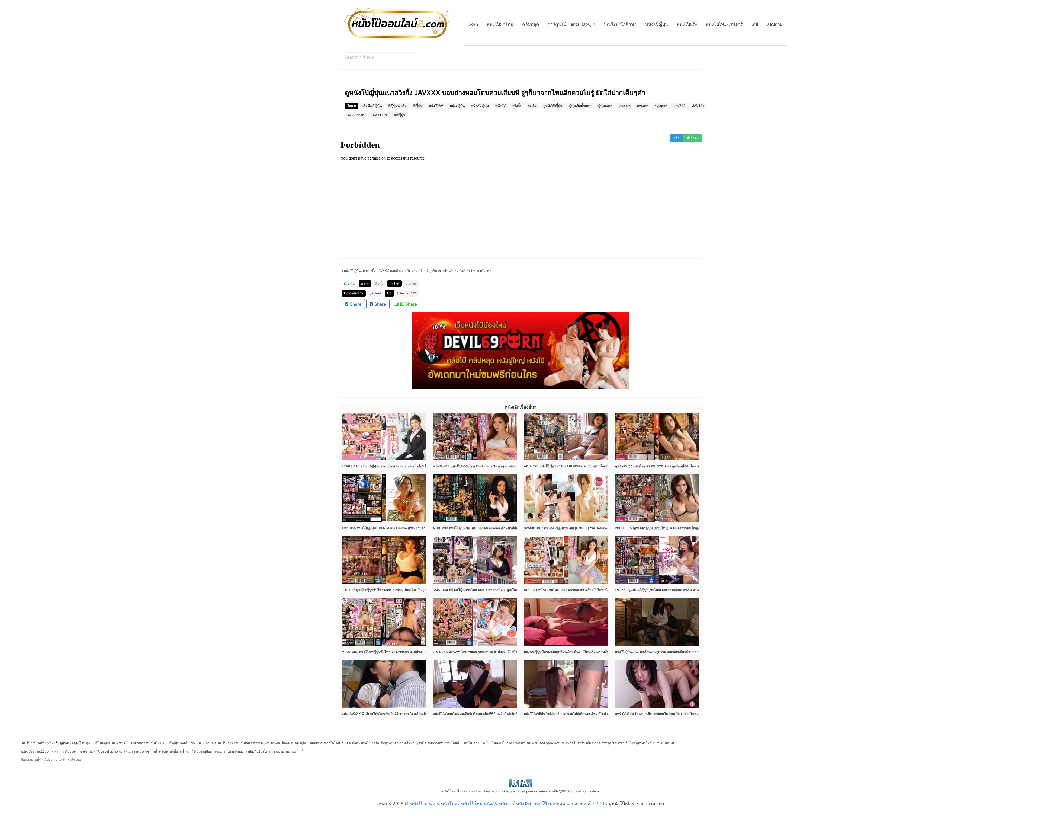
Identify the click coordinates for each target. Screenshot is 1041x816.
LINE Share (405, 304)
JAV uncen (355, 115)
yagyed (375, 293)
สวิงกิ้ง (516, 106)
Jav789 (680, 106)
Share (354, 304)
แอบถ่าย (774, 24)
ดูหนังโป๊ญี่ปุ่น (552, 106)
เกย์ (754, 24)
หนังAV (500, 106)
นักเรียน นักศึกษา (620, 24)
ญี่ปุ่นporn (605, 106)
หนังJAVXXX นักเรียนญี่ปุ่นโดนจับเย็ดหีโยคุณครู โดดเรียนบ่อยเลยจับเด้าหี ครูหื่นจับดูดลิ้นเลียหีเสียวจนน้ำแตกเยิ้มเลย (423, 714)
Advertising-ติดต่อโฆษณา (63, 759)
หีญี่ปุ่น (417, 106)
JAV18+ (698, 106)
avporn (642, 106)
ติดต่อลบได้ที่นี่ (31, 759)
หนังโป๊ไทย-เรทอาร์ (724, 24)
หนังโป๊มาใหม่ (500, 24)
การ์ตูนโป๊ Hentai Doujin (571, 24)
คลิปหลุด (530, 24)
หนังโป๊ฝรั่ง (687, 24)
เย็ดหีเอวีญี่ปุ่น (372, 106)
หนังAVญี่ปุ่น (480, 106)
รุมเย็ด (532, 106)
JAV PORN (379, 115)
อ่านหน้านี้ (295, 751)
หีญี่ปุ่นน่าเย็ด (397, 106)
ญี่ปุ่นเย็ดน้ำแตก (580, 106)
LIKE (351, 283)
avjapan (661, 106)
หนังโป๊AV (436, 106)
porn (473, 24)
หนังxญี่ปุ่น (457, 106)
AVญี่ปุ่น (399, 115)
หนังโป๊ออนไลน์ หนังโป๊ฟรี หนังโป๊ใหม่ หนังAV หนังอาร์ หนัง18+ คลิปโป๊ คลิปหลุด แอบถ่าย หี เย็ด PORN (509, 803)
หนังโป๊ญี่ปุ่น (656, 24)
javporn (625, 106)
